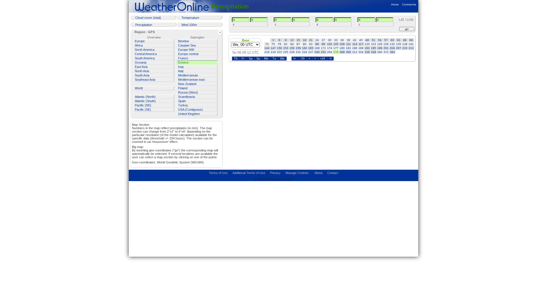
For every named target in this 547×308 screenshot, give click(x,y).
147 (273, 48)
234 (304, 52)
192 (367, 48)
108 (342, 44)
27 (323, 40)
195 (373, 48)
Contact (332, 173)
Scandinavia (186, 96)
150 (279, 48)
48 (367, 40)
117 (361, 44)
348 (373, 52)
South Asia (142, 75)
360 (379, 52)
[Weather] (172, 6)
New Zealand (187, 84)
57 (386, 40)
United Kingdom (189, 114)
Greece (183, 62)
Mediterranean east (191, 79)
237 (310, 52)
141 (411, 44)
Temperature (190, 17)
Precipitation (230, 6)
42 (354, 40)
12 (292, 40)
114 (354, 44)
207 (398, 48)
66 (405, 40)
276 (335, 52)
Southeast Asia (145, 79)
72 (267, 44)
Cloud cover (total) (148, 17)
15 (298, 40)
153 (285, 48)
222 (279, 52)
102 (329, 44)
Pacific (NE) (143, 105)
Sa (250, 58)
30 (329, 40)
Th (236, 58)
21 (311, 40)
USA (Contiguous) (190, 109)
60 (392, 40)
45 (361, 40)
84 (292, 44)
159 (298, 48)
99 (323, 44)
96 (317, 44)
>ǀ (330, 58)
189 (361, 48)
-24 (302, 58)
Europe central (188, 54)
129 (386, 44)
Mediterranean (188, 75)
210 (404, 48)
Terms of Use (218, 173)
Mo (266, 58)
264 (329, 52)
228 (292, 52)
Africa (139, 45)
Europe (140, 41)
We (282, 58)
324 (361, 52)
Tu (274, 58)
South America (145, 58)
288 (342, 52)
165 (310, 48)
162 (304, 48)
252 (323, 52)
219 (273, 52)
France (183, 58)
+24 (322, 58)
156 (292, 48)
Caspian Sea (187, 45)
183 (348, 48)
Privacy (275, 173)
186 (354, 48)
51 (373, 40)
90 (304, 44)
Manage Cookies (297, 173)
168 (317, 48)
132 (392, 44)
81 (285, 44)
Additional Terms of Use (248, 173)
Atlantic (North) (145, 96)
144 (267, 48)
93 (311, 44)
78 (279, 44)
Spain (182, 101)
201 (386, 48)
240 (317, 52)
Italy (181, 71)
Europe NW (186, 49)
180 (342, 48)
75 (273, 44)
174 (329, 48)
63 (398, 40)
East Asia (141, 66)
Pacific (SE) (143, 109)
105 (335, 44)
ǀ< (294, 58)
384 (392, 52)
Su (258, 58)
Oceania (140, 62)
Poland (182, 88)
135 (398, 44)
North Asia (142, 71)
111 (348, 44)
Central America (146, 54)
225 (285, 52)
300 (348, 52)
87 (298, 44)
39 (348, 40)
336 (367, 52)
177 (335, 48)
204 (392, 48)
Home (395, 4)
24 (317, 40)
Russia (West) (188, 92)
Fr (243, 58)
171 (323, 48)
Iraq (180, 66)
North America (144, 49)
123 (373, 44)
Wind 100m (189, 25)
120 (367, 44)
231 (298, 52)
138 (404, 44)
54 (379, 40)
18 (304, 40)
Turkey (183, 105)
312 (354, 52)
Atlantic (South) (145, 101)
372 (386, 52)
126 (379, 44)
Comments (409, 4)
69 (411, 40)
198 (379, 48)
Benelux (183, 41)
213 (411, 48)
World (139, 88)
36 (342, 40)
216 (267, 52)
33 (336, 40)
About (319, 173)
